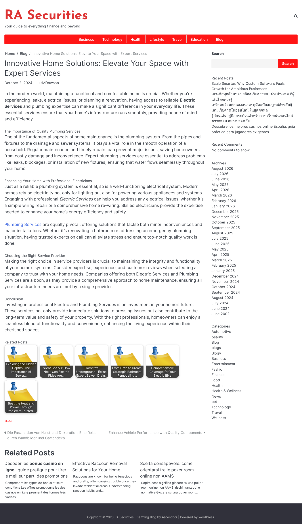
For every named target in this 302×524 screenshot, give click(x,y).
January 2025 (223, 270)
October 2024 (223, 287)
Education (199, 39)
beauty (217, 337)
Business (86, 39)
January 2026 (223, 206)
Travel (177, 39)
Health (135, 39)
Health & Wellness (226, 391)
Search (218, 53)
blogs (216, 347)
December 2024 (225, 276)
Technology (112, 39)
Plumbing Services (23, 224)
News (216, 396)
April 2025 (220, 254)
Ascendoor (169, 517)
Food (216, 380)
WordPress (206, 517)
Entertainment (223, 364)
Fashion (218, 369)
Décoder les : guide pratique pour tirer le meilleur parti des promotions (36, 470)
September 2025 (226, 227)
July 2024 (220, 303)
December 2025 (225, 211)
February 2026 (224, 200)
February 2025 (224, 265)
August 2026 (222, 168)
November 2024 (225, 281)
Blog (220, 39)
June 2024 (220, 308)
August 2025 (222, 233)
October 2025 (223, 222)
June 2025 (220, 244)
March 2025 (222, 260)
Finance (218, 374)
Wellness (219, 418)
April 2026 (220, 190)
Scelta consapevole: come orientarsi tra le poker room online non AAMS (167, 470)
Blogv (216, 353)
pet (214, 401)
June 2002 (220, 314)
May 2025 (220, 249)
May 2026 (220, 184)
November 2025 (225, 217)
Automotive (221, 331)
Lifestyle (157, 39)
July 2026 (220, 173)
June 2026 (220, 179)
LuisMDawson (47, 83)
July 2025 (220, 238)
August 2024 (222, 297)
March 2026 (222, 195)
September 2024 (226, 292)
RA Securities (46, 16)
